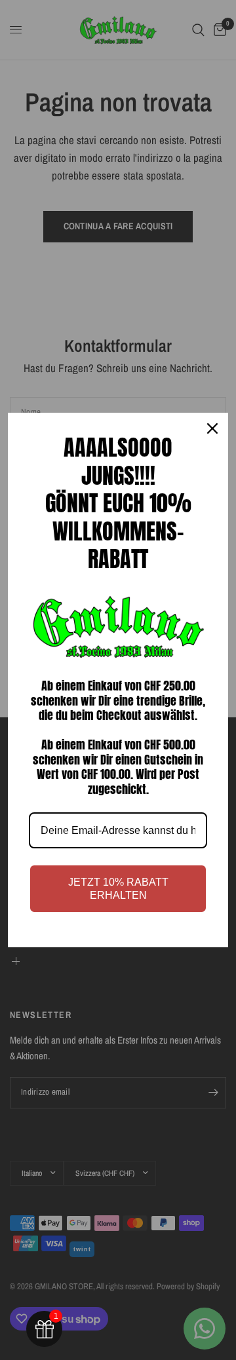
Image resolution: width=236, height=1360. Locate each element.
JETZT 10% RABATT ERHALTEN (118, 888)
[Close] (212, 428)
